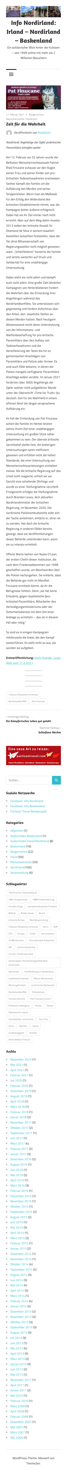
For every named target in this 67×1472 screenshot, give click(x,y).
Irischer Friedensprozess (21, 954)
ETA (10, 933)
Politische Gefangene (19, 1005)
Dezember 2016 (21, 1159)
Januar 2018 (18, 1117)
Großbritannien (16, 940)
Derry (45, 926)
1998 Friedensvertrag (43, 899)
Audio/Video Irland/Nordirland (29, 841)
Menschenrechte (15, 119)
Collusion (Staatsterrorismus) (23, 694)
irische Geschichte (26, 947)
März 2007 (17, 1432)
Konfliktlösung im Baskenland (39, 971)
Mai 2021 (16, 1064)
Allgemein (16, 830)
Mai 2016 (16, 1175)
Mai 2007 (16, 1427)
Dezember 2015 (21, 1196)
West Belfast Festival (19, 1039)
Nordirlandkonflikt (18, 701)
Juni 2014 (16, 1280)
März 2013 (17, 1359)
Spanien (23, 1026)
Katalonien (14, 971)
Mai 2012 (16, 1374)
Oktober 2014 (19, 1264)
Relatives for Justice (19, 1012)
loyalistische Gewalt (19, 978)
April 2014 (17, 1290)
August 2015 (18, 1217)
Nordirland (31, 119)
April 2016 (17, 1180)
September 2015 (21, 1211)
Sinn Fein (43, 1019)
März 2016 (17, 1185)
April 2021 (17, 1070)
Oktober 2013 (19, 1322)
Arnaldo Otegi (16, 906)
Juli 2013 (16, 1338)
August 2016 (18, 1164)
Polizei (38, 1005)
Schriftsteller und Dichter (21, 1019)
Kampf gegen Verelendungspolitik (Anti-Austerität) (29, 963)
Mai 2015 (16, 1227)
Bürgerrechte (36, 114)
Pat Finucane (38, 701)
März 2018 (17, 1106)
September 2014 (21, 1269)
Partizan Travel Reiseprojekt (28, 811)
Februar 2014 (19, 1301)
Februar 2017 (19, 1148)
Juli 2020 (16, 1080)
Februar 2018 (19, 1112)
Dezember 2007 (21, 1422)
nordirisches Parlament (42, 985)
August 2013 (18, 1332)
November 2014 (21, 1259)
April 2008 (17, 1411)
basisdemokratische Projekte (42, 906)
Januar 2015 (18, 1248)
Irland (14, 857)
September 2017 (21, 1133)
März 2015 (17, 1238)
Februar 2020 (19, 1085)
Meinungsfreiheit (17, 985)
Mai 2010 (16, 1395)
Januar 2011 (18, 1390)
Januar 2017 (18, 1154)
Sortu (11, 1026)
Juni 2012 (16, 1369)
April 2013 (17, 1353)
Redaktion (44, 132)
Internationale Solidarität (41, 940)
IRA (10, 947)
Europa (21, 933)
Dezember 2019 (21, 1091)
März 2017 (17, 1143)
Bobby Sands (27, 913)
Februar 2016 (19, 1190)
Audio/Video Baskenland (26, 836)
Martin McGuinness (43, 978)
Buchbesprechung (39, 920)
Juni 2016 (16, 1169)
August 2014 (18, 1275)
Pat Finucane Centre (40, 998)
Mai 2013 (16, 1348)
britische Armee (17, 920)
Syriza (36, 1026)
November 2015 (21, 1201)
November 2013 (21, 1317)
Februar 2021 (19, 1075)
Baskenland (17, 846)
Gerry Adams (47, 933)
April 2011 (17, 1385)
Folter (33, 933)
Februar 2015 (19, 1243)
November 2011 (21, 1380)
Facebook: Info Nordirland (26, 801)
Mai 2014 (16, 1285)
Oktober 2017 (19, 1127)
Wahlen (33, 1033)
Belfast (12, 913)
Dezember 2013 (21, 1311)
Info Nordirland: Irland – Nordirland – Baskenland (33, 31)
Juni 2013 (16, 1343)
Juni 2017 (16, 1138)
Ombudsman (38, 992)
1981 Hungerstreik (18, 899)
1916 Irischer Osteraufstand (23, 892)
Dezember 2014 (21, 1254)
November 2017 (21, 1122)
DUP (56, 926)
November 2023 (21, 1059)
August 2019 (18, 1096)
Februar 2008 (19, 1416)
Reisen (50, 1005)
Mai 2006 (16, 1437)
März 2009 (17, 1406)
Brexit (42, 913)
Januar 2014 (18, 1306)
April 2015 (17, 1232)
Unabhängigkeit (16, 1033)
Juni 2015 (16, 1222)
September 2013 (21, 1327)
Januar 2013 (18, 1364)
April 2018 (17, 1101)
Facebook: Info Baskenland (27, 806)
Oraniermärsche (17, 998)
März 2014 (17, 1296)
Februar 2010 (19, 1401)
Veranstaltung (19, 872)
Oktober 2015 (19, 1206)
